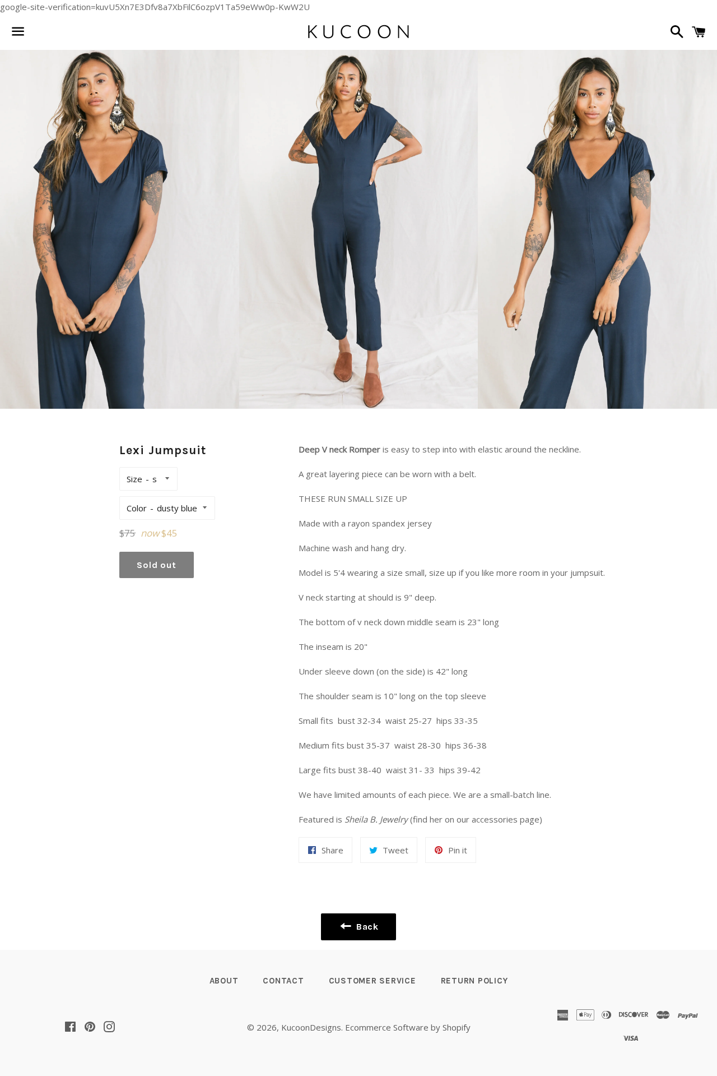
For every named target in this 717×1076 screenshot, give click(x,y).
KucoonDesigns (311, 1027)
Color (137, 508)
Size (134, 478)
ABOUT (224, 981)
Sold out (156, 565)
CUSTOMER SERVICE (372, 981)
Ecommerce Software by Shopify (408, 1027)
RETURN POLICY (474, 981)
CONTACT (283, 981)
